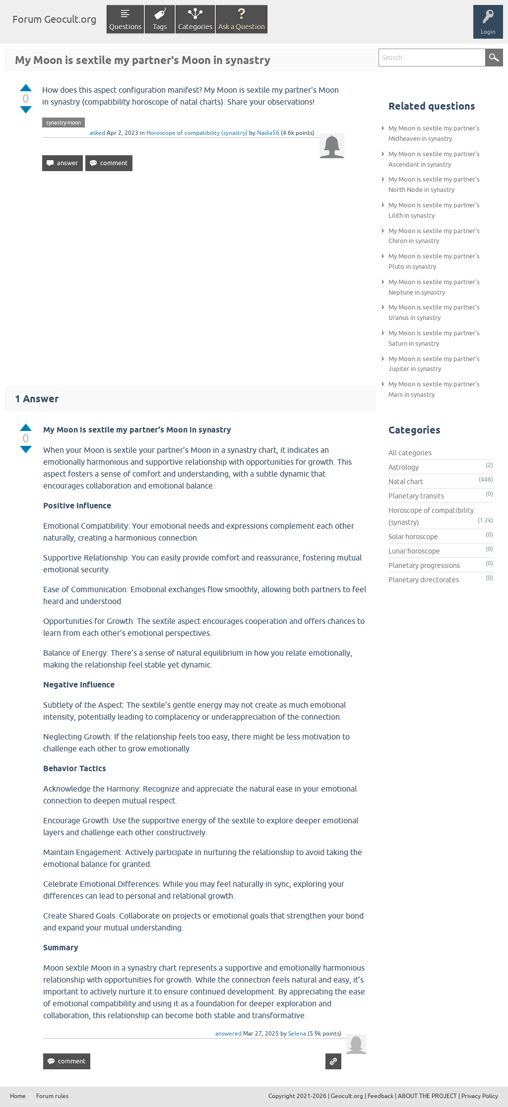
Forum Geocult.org (54, 19)
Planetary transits (416, 496)
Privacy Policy (479, 1096)
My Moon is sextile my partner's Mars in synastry (434, 389)
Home (18, 1096)
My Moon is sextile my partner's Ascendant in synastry (434, 159)
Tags (160, 27)
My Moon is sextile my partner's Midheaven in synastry (434, 133)
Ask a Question (241, 27)
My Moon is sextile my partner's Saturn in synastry (434, 338)
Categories (195, 27)
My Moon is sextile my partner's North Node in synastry (434, 184)
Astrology (403, 467)
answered (228, 1033)
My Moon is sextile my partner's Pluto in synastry (434, 261)
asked (97, 132)
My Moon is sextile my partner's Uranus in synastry (434, 312)
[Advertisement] (190, 274)
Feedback (380, 1096)
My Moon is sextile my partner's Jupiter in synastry (434, 364)
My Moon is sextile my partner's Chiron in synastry (434, 236)
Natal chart (405, 482)
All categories (410, 453)
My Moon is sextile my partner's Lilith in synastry (434, 210)
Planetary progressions (424, 565)
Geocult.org (347, 1096)
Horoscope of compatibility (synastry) (197, 132)
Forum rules (52, 1096)
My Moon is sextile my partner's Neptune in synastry (434, 287)
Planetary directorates (423, 580)
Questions (125, 27)
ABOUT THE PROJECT (427, 1096)
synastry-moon (63, 122)
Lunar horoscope (414, 551)
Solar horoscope (413, 537)
